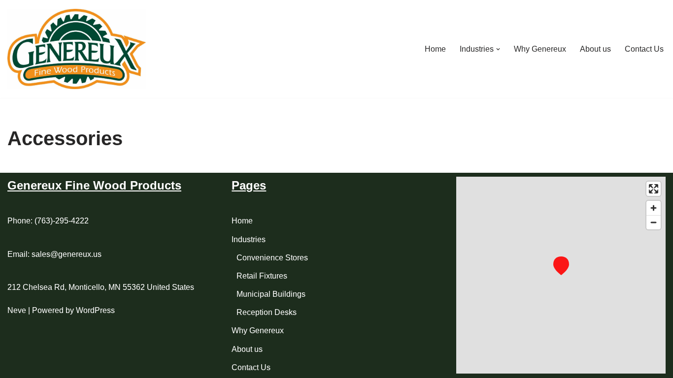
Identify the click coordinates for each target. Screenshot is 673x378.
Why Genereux (540, 49)
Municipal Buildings (270, 294)
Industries (249, 239)
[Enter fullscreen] (653, 189)
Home (435, 49)
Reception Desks (266, 312)
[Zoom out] (653, 222)
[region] (561, 275)
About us (595, 49)
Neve (16, 310)
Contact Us (644, 49)
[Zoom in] (653, 208)
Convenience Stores (272, 257)
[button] (498, 49)
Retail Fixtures (261, 276)
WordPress (95, 310)
